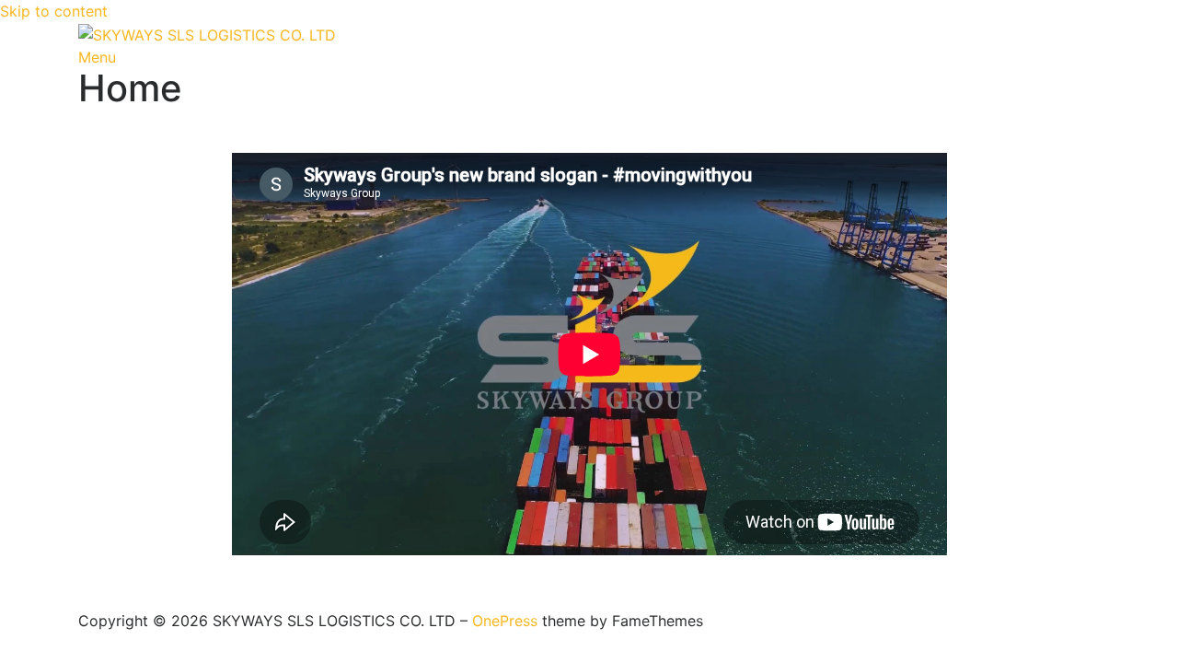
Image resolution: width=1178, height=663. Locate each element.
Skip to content (54, 11)
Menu (97, 57)
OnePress (504, 620)
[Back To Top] (83, 598)
